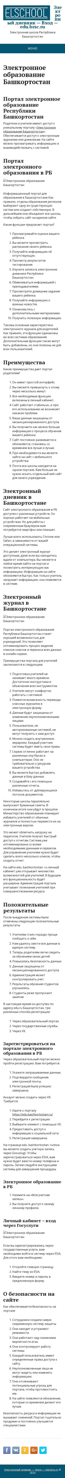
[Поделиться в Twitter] (43, 1450)
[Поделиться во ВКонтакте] (16, 1450)
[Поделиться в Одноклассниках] (25, 1450)
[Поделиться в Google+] (34, 1450)
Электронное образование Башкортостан (29, 129)
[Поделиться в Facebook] (6, 1450)
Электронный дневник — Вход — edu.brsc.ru (34, 17)
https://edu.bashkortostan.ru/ (32, 1114)
